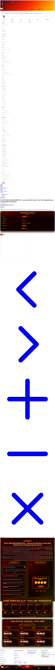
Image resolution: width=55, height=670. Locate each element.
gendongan (4, 100)
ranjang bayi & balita (5, 112)
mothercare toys (4, 180)
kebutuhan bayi (4, 33)
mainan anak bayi (5, 178)
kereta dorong (4, 87)
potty (3, 168)
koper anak (4, 93)
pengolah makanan (5, 133)
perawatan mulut (4, 154)
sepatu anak (3, 44)
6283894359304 (16, 657)
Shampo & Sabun (4, 151)
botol (3, 119)
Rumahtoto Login (2, 663)
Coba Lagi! (41, 586)
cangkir (3, 128)
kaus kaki (3, 47)
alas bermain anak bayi (6, 176)
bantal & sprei (4, 110)
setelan (3, 55)
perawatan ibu (4, 158)
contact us (40, 13)
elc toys (3, 181)
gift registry (19, 2)
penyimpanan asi (4, 140)
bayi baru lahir (4, 89)
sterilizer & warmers (5, 121)
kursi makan (4, 144)
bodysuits (3, 39)
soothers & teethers (5, 123)
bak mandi (4, 170)
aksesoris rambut (4, 31)
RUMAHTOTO (43, 549)
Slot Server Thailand (3, 659)
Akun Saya (1, 184)
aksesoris (3, 58)
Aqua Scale (46, 19)
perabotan (3, 114)
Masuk (1, 185)
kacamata (3, 29)
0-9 (52, 16)
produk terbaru (4, 24)
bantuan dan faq (16, 655)
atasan (3, 75)
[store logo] (7, 11)
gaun (2, 78)
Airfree (21, 19)
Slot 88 (1, 655)
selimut (3, 108)
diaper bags (4, 104)
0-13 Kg (3, 96)
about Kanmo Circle (11, 13)
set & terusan (3, 36)
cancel (1, 189)
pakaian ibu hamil (5, 72)
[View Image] (0, 536)
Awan (21, 21)
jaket (2, 68)
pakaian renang (4, 60)
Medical (3, 164)
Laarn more (10, 205)
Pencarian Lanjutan (3, 188)
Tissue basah (3, 161)
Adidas (12, 19)
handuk (3, 172)
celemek (3, 125)
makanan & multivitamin (6, 135)
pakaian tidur (4, 85)
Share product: (2, 235)
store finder (31, 13)
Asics (3, 21)
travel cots (4, 102)
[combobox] (4, 187)
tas (2, 28)
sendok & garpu (4, 131)
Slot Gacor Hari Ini (3, 661)
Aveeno (12, 21)
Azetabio (29, 21)
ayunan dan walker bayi (6, 174)
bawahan (3, 52)
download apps (9, 2)
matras (3, 116)
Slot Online (1, 657)
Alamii (29, 19)
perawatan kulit (4, 148)
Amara (38, 19)
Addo (3, 19)
